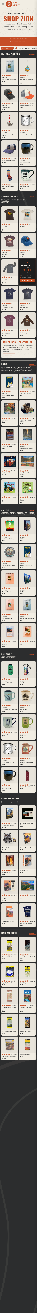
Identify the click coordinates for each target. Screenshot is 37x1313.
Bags (3, 199)
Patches (32, 513)
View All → (32, 54)
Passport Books (26, 370)
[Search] (13, 48)
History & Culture (7, 370)
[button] (3, 4)
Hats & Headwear (11, 199)
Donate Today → (9, 355)
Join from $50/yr (27, 280)
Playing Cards (6, 802)
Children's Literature (24, 367)
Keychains (5, 513)
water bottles (11, 657)
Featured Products (24, 48)
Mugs (3, 657)
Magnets (12, 513)
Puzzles (14, 802)
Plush (20, 802)
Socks (26, 199)
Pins (26, 513)
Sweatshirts (5, 202)
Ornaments (20, 513)
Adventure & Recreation (8, 367)
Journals (17, 370)
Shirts (20, 199)
